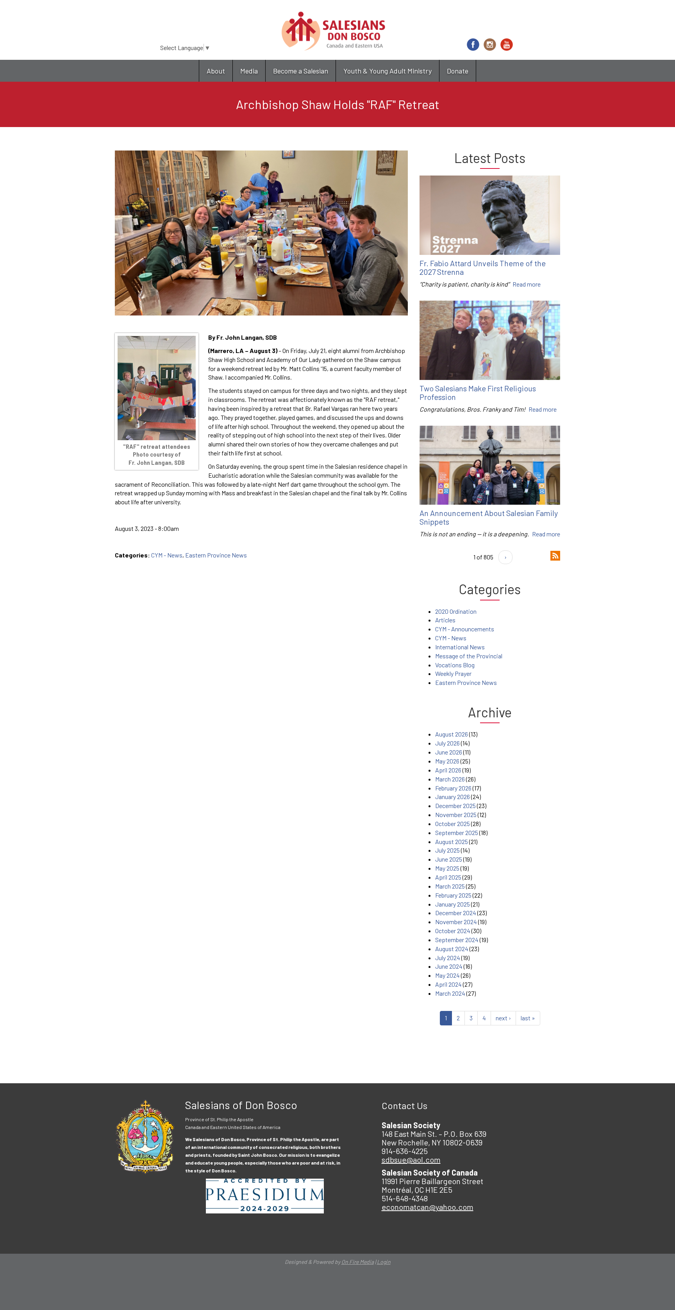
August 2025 (451, 841)
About (216, 70)
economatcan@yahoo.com (427, 1206)
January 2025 (452, 904)
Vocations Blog (455, 664)
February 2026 (453, 788)
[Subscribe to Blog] (555, 554)
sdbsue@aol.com (411, 1159)
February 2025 (453, 895)
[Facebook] (473, 44)
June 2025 (448, 859)
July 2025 (447, 850)
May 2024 (447, 975)
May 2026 (447, 761)
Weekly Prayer (453, 673)
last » (528, 1017)
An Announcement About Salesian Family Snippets (489, 517)
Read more (526, 284)
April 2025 (448, 877)
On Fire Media (357, 1261)
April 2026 (448, 770)
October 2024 (452, 930)
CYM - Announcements (464, 629)
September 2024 (457, 939)
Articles (445, 620)
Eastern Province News (216, 555)
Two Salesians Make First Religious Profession (478, 392)
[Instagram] (490, 44)
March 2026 (450, 779)
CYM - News (166, 555)
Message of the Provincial (468, 655)
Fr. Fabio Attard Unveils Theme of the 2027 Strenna (483, 267)
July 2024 (447, 957)
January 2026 (452, 796)
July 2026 (447, 743)
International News (460, 647)
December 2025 (455, 805)
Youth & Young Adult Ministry (387, 70)
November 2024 (456, 921)
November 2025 (456, 814)
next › (503, 1017)
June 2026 (448, 752)
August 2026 (451, 734)
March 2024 (450, 993)
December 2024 (455, 912)
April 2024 (448, 984)
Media (249, 70)
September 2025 (456, 832)
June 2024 (448, 966)
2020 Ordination (456, 611)
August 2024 (451, 948)
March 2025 (450, 886)
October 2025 (452, 823)
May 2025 (447, 868)
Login (384, 1261)
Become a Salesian (300, 70)
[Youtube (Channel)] (506, 44)
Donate (457, 70)
